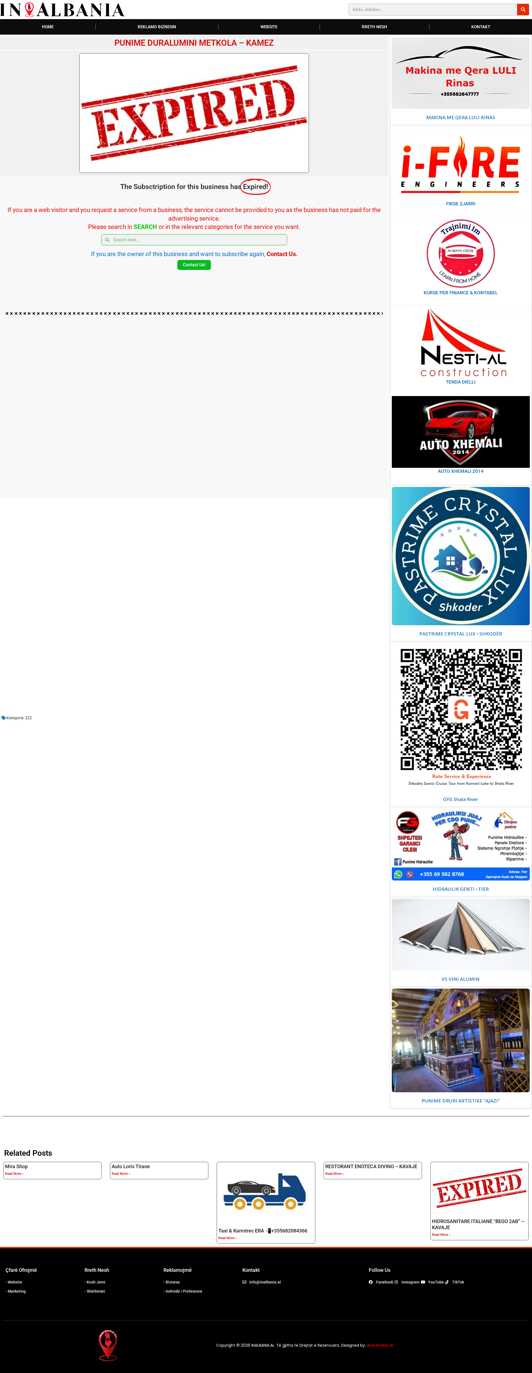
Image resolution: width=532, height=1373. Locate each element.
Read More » (14, 1174)
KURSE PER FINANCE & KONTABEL (461, 292)
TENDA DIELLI (460, 382)
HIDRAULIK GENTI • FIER (461, 889)
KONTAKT (480, 26)
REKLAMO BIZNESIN (157, 26)
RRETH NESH (374, 26)
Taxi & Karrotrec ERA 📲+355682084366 (262, 1231)
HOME (47, 26)
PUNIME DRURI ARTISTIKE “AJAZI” (460, 1101)
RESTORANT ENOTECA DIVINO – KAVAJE (371, 1166)
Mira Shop (16, 1166)
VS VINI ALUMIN (461, 979)
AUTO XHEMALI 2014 (461, 471)
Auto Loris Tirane (131, 1166)
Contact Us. (282, 254)
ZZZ (28, 718)
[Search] (523, 9)
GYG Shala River (460, 799)
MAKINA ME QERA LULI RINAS (460, 117)
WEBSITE (268, 26)
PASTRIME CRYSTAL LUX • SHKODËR (460, 634)
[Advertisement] (169, 408)
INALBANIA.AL (380, 1345)
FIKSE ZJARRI (460, 203)
